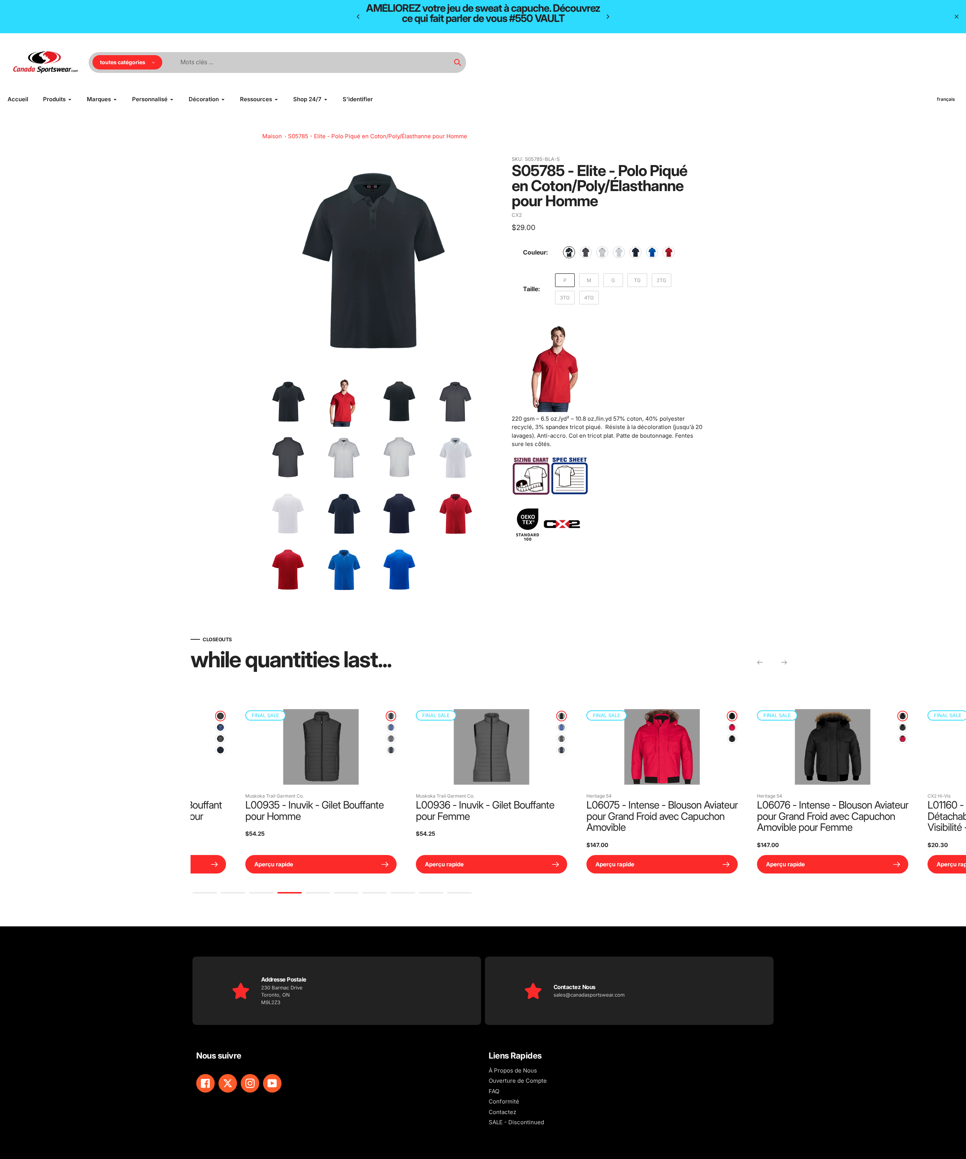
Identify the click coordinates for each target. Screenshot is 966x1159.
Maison (272, 136)
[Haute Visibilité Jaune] (702, 738)
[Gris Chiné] (190, 738)
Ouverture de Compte (518, 1080)
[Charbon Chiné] (586, 252)
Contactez (502, 1112)
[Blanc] (619, 252)
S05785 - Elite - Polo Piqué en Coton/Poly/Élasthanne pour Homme (377, 136)
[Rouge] (669, 252)
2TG (661, 280)
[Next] (607, 16)
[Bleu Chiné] (190, 727)
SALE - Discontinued (516, 1122)
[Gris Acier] (361, 738)
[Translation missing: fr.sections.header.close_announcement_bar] (956, 16)
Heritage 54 (228, 796)
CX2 (517, 215)
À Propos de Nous (513, 1070)
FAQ (494, 1091)
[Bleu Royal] (652, 252)
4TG (589, 298)
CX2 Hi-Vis (568, 796)
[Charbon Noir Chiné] (190, 716)
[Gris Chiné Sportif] (602, 252)
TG (637, 280)
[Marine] (635, 252)
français (946, 99)
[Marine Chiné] (190, 750)
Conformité (504, 1101)
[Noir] (569, 252)
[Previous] (358, 16)
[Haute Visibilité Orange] (702, 727)
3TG (565, 298)
